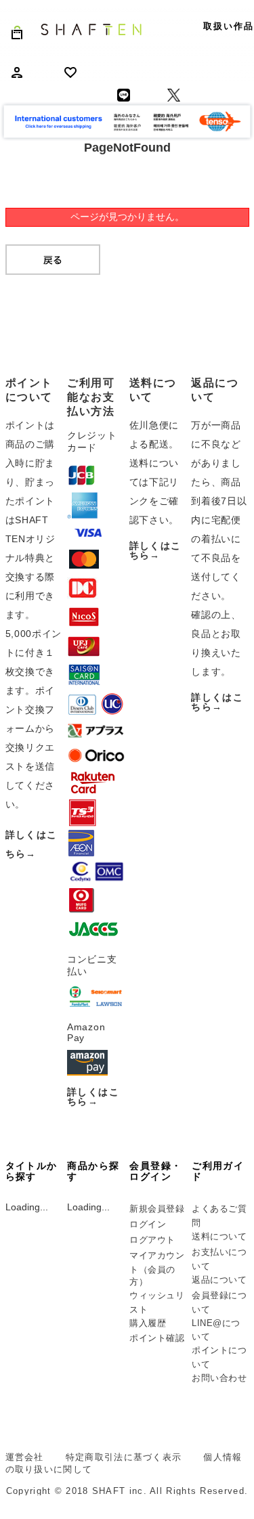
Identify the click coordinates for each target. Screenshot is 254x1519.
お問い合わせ (219, 1378)
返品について (219, 1280)
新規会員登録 (156, 1209)
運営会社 (24, 1457)
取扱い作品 (228, 26)
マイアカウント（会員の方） (156, 1268)
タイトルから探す (31, 1171)
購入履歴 (147, 1323)
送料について (219, 1236)
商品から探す (93, 1171)
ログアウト (152, 1240)
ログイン (147, 1224)
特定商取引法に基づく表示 (124, 1457)
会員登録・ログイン (155, 1171)
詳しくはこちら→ (93, 1096)
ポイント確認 (156, 1338)
